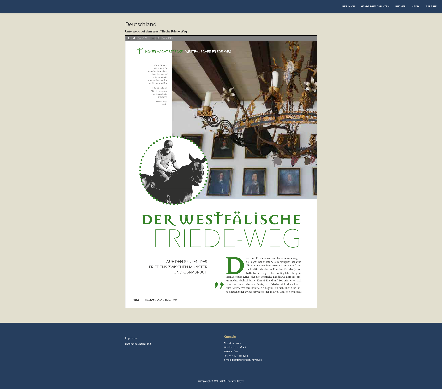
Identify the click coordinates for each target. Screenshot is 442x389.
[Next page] (134, 38)
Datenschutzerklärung (138, 343)
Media (416, 6)
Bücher (400, 6)
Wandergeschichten (375, 6)
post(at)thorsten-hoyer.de (247, 359)
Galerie (431, 6)
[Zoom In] (158, 38)
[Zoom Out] (152, 38)
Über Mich (348, 6)
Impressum (131, 338)
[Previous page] (128, 38)
